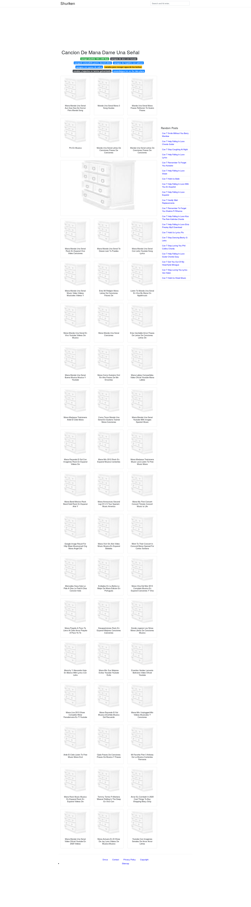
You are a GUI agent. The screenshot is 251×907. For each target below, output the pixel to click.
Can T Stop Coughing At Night (175, 149)
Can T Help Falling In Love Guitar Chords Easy (173, 255)
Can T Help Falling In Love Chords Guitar (173, 143)
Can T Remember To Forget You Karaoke (174, 164)
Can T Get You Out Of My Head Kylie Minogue (173, 263)
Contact (115, 859)
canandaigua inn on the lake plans (128, 71)
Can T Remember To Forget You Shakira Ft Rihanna (174, 209)
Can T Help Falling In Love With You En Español (175, 185)
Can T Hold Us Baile (170, 178)
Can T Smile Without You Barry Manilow (175, 135)
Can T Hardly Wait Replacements (170, 201)
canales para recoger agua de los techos (123, 67)
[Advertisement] (78, 18)
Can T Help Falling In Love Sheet (173, 172)
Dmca (105, 859)
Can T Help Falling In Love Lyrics (173, 156)
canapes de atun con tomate (123, 58)
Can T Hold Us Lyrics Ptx (173, 232)
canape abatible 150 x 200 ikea (94, 58)
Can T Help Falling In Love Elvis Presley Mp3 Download (175, 226)
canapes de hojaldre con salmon (128, 63)
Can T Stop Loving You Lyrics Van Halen (174, 271)
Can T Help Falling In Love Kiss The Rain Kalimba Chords (175, 218)
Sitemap (125, 863)
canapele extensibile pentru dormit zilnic (92, 63)
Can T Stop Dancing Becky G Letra (174, 239)
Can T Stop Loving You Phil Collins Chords (173, 247)
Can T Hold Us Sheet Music (174, 277)
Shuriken (68, 3)
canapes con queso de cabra (89, 67)
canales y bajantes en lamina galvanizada (92, 71)
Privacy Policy (129, 859)
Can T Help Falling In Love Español (173, 193)
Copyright (144, 859)
